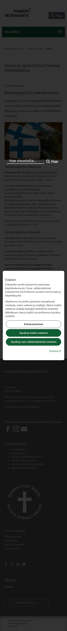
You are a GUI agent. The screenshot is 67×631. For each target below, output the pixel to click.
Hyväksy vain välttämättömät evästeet (33, 341)
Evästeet (55, 351)
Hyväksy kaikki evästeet (33, 333)
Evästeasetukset (33, 324)
